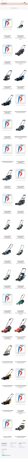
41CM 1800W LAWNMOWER (20, 212)
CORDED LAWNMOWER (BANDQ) (7, 36)
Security (2, 451)
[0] (24, 3)
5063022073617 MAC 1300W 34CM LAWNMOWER (21, 62)
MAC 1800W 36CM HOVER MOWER (7, 87)
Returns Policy (21, 446)
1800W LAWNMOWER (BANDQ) (20, 187)
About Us (11, 444)
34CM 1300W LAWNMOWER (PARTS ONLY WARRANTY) (21, 137)
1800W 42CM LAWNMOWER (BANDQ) (20, 287)
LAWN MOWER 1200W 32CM (7, 337)
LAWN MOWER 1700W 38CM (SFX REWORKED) (21, 386)
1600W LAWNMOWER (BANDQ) (20, 262)
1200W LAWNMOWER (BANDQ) (7, 237)
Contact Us (11, 445)
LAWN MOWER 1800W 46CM (7, 112)
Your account (3, 450)
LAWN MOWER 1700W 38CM (20, 87)
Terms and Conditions (22, 447)
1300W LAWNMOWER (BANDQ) (7, 62)
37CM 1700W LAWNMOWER (7, 187)
